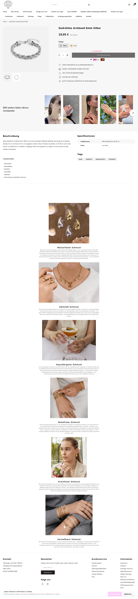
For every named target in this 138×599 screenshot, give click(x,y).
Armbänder (9, 16)
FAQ (93, 577)
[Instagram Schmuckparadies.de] (47, 584)
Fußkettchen (50, 16)
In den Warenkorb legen (103, 55)
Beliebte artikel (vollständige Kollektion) (94, 12)
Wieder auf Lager (57, 12)
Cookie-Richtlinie (97, 574)
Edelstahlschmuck (126, 571)
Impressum (123, 563)
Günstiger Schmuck (126, 568)
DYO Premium (27, 12)
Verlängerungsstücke (65, 16)
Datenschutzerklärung (127, 579)
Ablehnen (128, 594)
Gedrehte (89, 159)
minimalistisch (100, 159)
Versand (94, 566)
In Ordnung (114, 594)
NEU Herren (15, 12)
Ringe (40, 16)
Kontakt (88, 16)
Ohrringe (31, 16)
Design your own (41, 12)
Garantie (123, 566)
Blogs (122, 588)
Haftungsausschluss (126, 585)
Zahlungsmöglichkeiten (99, 568)
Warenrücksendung (98, 571)
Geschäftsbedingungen (127, 582)
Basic (80, 159)
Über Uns (123, 577)
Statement (112, 159)
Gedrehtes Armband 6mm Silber (18, 21)
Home (5, 12)
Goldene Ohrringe (125, 574)
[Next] (133, 113)
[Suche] (89, 5)
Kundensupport (97, 563)
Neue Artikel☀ (72, 12)
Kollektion (79, 16)
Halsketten (20, 16)
